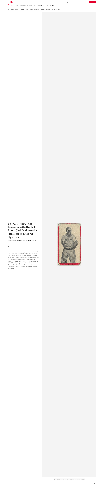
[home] (8, 9)
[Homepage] (10, 3)
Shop (53, 5)
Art (34, 5)
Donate (76, 2)
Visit (17, 5)
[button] (95, 483)
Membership (84, 2)
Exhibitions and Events (26, 5)
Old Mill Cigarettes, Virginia (24, 240)
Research (48, 5)
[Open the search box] (58, 5)
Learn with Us (40, 5)
